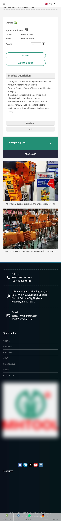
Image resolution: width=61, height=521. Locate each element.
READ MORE (30, 154)
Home (7, 341)
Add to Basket (25, 62)
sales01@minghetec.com (24, 315)
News (7, 370)
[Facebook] (20, 465)
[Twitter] (30, 465)
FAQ (6, 358)
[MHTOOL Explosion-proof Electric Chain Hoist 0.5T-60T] (30, 181)
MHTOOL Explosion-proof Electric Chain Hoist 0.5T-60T (30, 204)
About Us (8, 352)
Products (8, 347)
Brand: (8, 39)
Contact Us (9, 375)
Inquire (25, 55)
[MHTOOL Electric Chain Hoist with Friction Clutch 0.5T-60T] (30, 229)
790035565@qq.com (22, 319)
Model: (9, 34)
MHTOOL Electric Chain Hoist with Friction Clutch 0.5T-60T (30, 251)
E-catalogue (9, 364)
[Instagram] (41, 465)
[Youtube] (35, 465)
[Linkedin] (25, 465)
